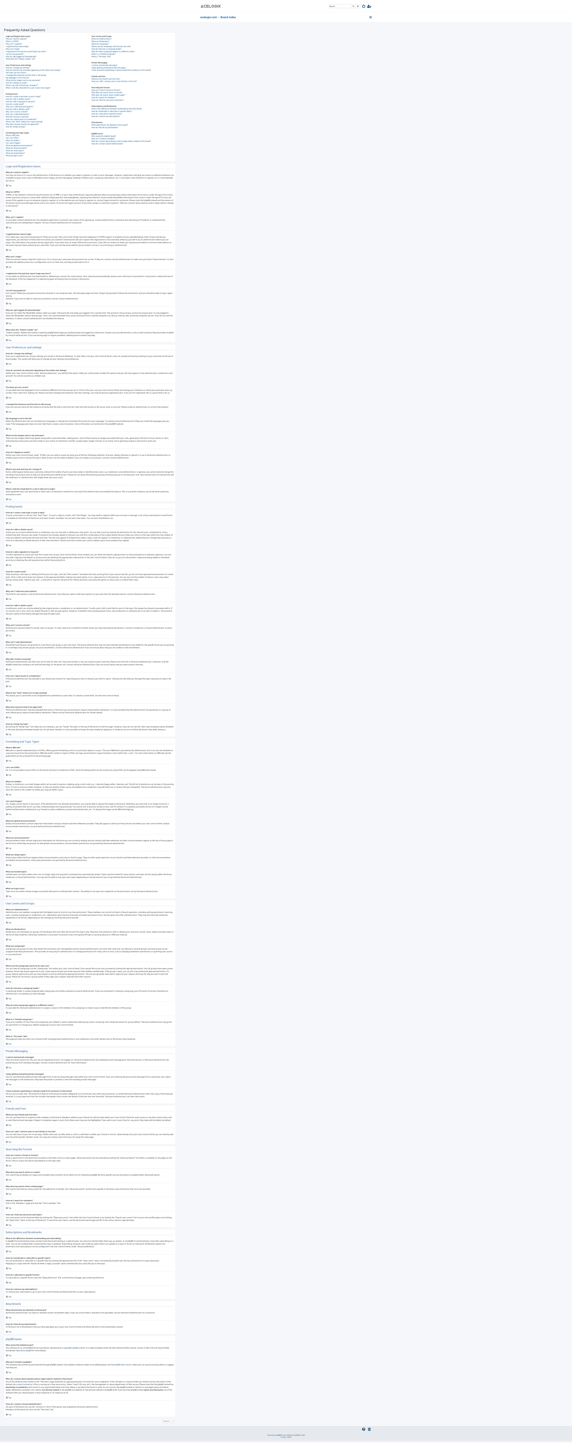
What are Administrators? (101, 39)
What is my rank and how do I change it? (22, 85)
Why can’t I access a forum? (17, 112)
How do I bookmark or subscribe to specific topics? (111, 111)
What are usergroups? (100, 44)
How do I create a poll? (15, 104)
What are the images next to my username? (23, 80)
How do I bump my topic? (16, 127)
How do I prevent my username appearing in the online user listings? (33, 70)
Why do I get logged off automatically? (21, 56)
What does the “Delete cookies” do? (20, 59)
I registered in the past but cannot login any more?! (26, 51)
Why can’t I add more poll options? (19, 106)
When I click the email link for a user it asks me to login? (28, 88)
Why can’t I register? (14, 44)
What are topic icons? (14, 156)
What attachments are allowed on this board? (109, 125)
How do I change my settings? (18, 68)
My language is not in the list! (17, 78)
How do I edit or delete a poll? (18, 109)
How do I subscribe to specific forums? (106, 114)
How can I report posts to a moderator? (21, 119)
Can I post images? (13, 143)
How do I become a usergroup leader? (106, 49)
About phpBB (26, 1350)
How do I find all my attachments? (104, 127)
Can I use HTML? (12, 138)
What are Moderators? (100, 41)
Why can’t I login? (13, 49)
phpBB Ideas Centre (123, 1364)
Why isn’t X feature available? (103, 139)
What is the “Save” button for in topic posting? (24, 122)
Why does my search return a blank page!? (108, 95)
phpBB (111, 424)
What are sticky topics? (15, 150)
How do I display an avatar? (16, 83)
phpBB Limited (78, 1347)
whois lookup (23, 1384)
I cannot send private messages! (104, 65)
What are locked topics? (15, 153)
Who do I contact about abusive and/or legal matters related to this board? (121, 141)
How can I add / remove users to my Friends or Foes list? (114, 81)
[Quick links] (371, 17)
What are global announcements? (19, 145)
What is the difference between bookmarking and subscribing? (116, 109)
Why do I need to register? (16, 39)
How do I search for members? (103, 97)
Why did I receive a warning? (17, 117)
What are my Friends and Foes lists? (105, 79)
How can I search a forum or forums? (105, 90)
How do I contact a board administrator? (107, 144)
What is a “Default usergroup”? (103, 54)
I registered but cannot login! (17, 46)
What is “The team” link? (101, 56)
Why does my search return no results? (107, 92)
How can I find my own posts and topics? (107, 100)
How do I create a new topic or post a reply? (23, 96)
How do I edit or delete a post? (18, 99)
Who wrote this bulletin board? (103, 136)
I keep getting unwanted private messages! (108, 68)
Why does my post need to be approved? (22, 124)
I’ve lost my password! (14, 54)
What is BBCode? (13, 135)
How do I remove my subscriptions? (105, 116)
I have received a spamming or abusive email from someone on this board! (121, 70)
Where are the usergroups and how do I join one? (111, 46)
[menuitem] (364, 6)
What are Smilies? (13, 140)
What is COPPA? (12, 41)
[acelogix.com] (211, 6)
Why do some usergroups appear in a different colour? (113, 51)
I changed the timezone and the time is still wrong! (26, 75)
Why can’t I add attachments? (17, 114)
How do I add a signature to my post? (20, 101)
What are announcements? (16, 148)
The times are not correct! (16, 73)
